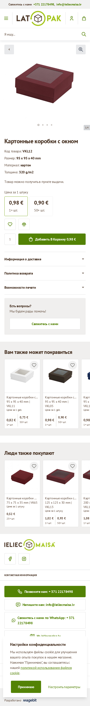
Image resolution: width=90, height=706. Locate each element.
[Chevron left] (9, 49)
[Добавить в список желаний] (10, 224)
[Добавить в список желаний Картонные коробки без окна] (34, 466)
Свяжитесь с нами (45, 324)
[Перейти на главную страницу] (39, 18)
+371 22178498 (43, 4)
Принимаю (26, 687)
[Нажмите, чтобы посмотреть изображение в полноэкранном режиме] (81, 49)
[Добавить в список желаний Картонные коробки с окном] (34, 365)
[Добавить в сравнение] (24, 224)
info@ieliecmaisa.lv (68, 4)
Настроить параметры (64, 687)
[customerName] (71, 18)
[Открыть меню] (6, 18)
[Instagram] (24, 558)
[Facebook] (10, 558)
